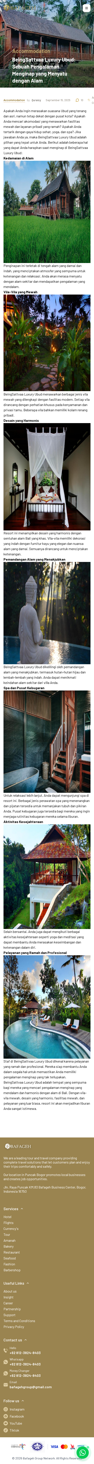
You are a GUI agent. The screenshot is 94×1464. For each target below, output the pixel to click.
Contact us (12, 1339)
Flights (8, 1222)
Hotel (7, 1217)
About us (10, 1291)
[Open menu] (87, 8)
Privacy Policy (13, 1326)
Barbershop (12, 1270)
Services (10, 1208)
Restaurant (11, 1252)
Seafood (9, 1258)
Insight (8, 1297)
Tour (6, 1234)
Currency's (11, 1228)
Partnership (12, 1309)
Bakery (8, 1246)
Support (9, 1315)
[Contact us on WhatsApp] (83, 1452)
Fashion (9, 1264)
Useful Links (13, 1283)
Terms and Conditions (19, 1321)
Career (8, 1303)
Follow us (11, 1400)
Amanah (9, 1240)
